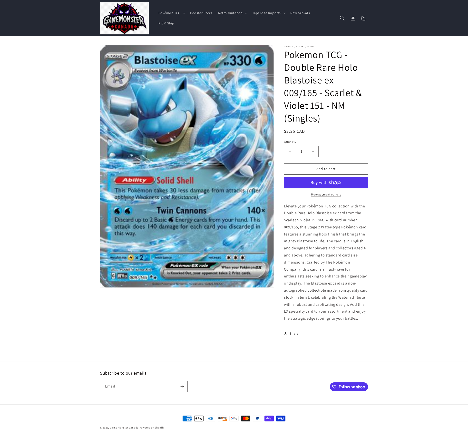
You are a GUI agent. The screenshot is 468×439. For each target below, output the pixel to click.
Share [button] (294, 333)
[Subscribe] (182, 386)
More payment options (326, 194)
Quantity (290, 142)
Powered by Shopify (152, 427)
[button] (171, 13)
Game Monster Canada (124, 427)
